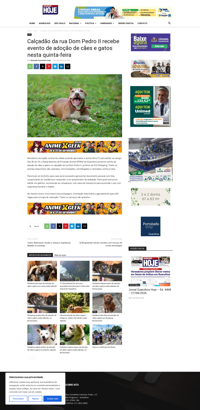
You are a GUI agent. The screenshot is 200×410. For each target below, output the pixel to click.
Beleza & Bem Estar (67, 280)
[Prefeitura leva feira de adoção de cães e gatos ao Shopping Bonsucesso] (107, 303)
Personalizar (18, 398)
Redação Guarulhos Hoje (41, 60)
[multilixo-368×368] (151, 181)
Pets (35, 31)
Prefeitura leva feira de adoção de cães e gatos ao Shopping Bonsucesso (105, 318)
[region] (35, 389)
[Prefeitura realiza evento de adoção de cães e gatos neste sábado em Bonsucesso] (107, 271)
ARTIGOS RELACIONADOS (40, 255)
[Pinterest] (49, 66)
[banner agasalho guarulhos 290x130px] (150, 76)
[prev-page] (29, 358)
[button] (169, 23)
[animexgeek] (74, 152)
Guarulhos (44, 23)
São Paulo (59, 23)
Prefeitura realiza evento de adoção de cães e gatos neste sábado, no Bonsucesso (74, 350)
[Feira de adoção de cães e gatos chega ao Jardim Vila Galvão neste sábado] (75, 303)
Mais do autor (60, 255)
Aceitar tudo (52, 398)
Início (29, 31)
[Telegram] (55, 66)
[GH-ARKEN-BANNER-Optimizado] (150, 205)
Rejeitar (35, 398)
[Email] (67, 66)
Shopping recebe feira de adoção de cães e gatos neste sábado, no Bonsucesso (41, 318)
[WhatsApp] (30, 66)
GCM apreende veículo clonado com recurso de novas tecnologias (100, 244)
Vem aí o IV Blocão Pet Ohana (103, 347)
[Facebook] (36, 66)
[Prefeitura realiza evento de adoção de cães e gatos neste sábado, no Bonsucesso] (75, 334)
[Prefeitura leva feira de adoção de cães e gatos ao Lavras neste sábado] (42, 271)
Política (89, 23)
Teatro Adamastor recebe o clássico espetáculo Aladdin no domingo (49, 244)
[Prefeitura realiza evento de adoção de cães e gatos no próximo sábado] (42, 334)
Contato (142, 23)
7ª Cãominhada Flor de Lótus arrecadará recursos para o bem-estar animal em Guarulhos (75, 286)
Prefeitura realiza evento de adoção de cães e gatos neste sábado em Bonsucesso (106, 286)
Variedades (106, 23)
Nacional (74, 23)
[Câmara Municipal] (150, 50)
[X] (42, 66)
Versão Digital (126, 23)
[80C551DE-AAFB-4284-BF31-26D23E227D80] (150, 126)
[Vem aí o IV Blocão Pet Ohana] (107, 334)
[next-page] (33, 358)
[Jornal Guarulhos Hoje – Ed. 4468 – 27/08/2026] (151, 270)
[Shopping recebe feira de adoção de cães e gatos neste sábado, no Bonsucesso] (42, 303)
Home (32, 23)
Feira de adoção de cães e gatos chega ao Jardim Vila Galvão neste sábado (73, 318)
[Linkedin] (61, 66)
